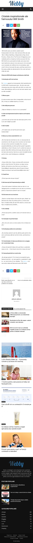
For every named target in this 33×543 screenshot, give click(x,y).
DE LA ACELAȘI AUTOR (19, 308)
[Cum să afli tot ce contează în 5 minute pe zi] (16, 394)
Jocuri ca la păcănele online (24, 280)
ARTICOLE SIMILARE (7, 308)
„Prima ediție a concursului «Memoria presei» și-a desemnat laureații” (19, 314)
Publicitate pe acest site (22, 536)
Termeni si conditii (14, 538)
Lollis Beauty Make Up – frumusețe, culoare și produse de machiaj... (14, 360)
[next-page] (5, 335)
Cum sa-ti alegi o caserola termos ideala (20, 492)
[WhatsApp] (18, 25)
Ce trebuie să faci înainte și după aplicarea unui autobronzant (13, 428)
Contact (21, 538)
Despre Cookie (21, 535)
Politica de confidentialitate (10, 536)
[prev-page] (2, 335)
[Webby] (16, 3)
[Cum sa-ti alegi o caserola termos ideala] (5, 494)
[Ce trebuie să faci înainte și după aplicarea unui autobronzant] (16, 417)
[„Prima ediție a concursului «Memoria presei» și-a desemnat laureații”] (5, 314)
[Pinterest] (14, 25)
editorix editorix (16, 299)
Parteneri (15, 535)
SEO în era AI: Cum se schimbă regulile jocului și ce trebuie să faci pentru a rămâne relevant (20, 329)
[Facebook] (7, 25)
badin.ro (25, 261)
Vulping (5, 83)
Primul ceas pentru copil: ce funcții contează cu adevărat (14, 450)
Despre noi (9, 535)
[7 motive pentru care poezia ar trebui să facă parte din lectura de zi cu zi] (16, 372)
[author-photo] (16, 297)
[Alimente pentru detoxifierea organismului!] (5, 487)
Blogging (7, 13)
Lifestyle (3, 379)
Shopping (4, 356)
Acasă (3, 13)
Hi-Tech (3, 401)
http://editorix (16, 301)
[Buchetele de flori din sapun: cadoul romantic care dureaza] (5, 322)
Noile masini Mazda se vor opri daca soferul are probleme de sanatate (8, 282)
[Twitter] (11, 25)
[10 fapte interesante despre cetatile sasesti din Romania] (5, 502)
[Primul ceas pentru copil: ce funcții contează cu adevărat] (16, 439)
